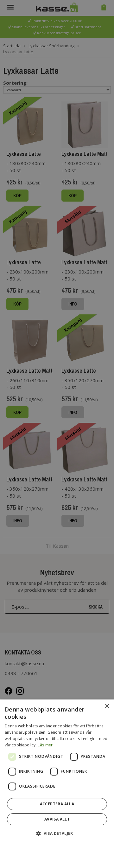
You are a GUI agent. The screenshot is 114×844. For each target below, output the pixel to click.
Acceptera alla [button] (57, 804)
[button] (57, 833)
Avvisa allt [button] (57, 819)
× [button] (106, 706)
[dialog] (57, 771)
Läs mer (45, 745)
